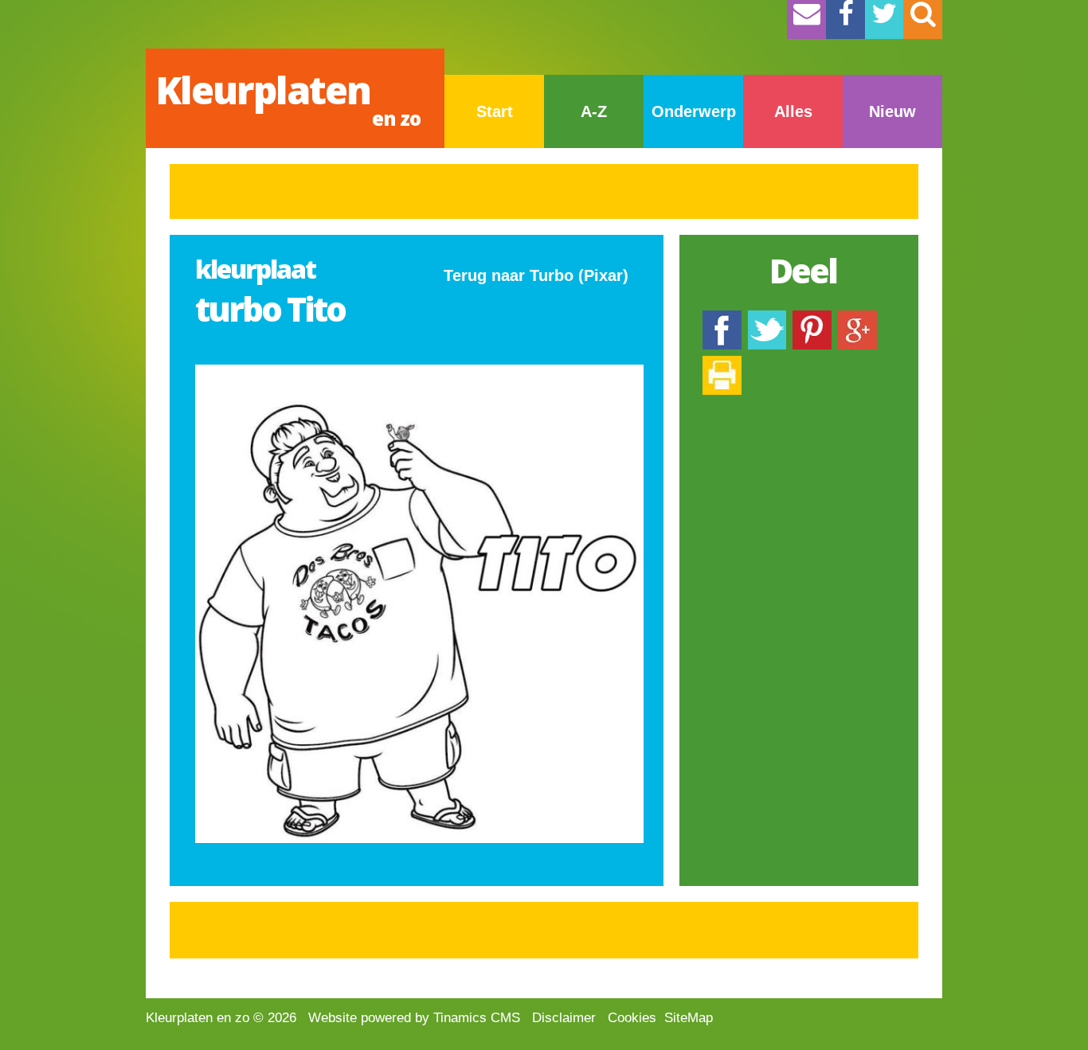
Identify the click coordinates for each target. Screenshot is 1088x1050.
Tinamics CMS (476, 1017)
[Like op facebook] (722, 318)
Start (494, 111)
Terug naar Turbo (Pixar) (536, 275)
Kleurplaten (288, 97)
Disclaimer (564, 1017)
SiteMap (688, 1017)
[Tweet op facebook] (767, 318)
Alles (793, 111)
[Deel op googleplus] (857, 318)
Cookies (632, 1017)
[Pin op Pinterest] (812, 318)
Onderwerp (694, 111)
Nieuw (892, 111)
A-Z (594, 111)
